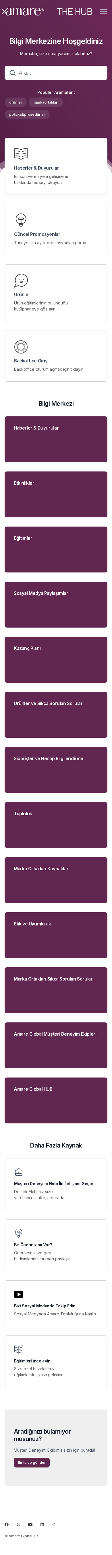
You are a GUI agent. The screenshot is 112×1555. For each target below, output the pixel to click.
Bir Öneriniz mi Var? (33, 1245)
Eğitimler (23, 538)
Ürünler (22, 294)
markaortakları (46, 102)
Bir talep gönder (32, 1462)
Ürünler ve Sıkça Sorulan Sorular (48, 703)
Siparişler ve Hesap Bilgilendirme (48, 758)
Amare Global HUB (33, 1089)
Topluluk (23, 813)
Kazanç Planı (27, 648)
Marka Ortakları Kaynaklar (41, 868)
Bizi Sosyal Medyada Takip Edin (45, 1306)
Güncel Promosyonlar (37, 234)
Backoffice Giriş (31, 361)
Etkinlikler (24, 483)
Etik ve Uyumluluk (32, 924)
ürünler (15, 102)
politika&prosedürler (27, 114)
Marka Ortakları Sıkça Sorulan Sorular (53, 979)
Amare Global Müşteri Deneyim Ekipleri (55, 1034)
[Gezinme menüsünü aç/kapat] (104, 12)
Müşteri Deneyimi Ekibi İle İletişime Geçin (53, 1183)
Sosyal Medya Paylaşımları (41, 593)
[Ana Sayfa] (49, 12)
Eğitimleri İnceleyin (32, 1361)
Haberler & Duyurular (36, 168)
